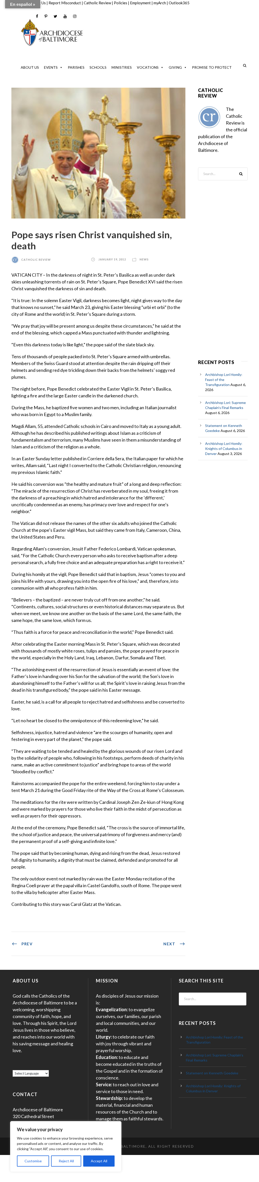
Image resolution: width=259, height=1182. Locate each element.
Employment (140, 3)
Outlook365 (179, 3)
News (144, 259)
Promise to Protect (212, 67)
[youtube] (65, 16)
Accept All (99, 1161)
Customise (33, 1161)
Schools (98, 67)
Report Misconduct (65, 3)
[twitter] (55, 16)
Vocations (148, 67)
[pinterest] (46, 16)
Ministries (122, 67)
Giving (175, 67)
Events (51, 67)
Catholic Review (97, 3)
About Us (30, 67)
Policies (120, 3)
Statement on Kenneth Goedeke (212, 1073)
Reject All (66, 1161)
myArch (160, 3)
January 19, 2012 (112, 259)
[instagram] (74, 16)
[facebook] (37, 16)
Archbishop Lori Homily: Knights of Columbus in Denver (223, 448)
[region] (65, 1146)
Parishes (76, 67)
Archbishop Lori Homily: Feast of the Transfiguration (223, 379)
